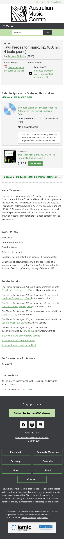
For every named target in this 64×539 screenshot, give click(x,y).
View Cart (56, 2)
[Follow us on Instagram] (32, 424)
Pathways (16, 461)
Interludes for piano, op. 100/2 (16, 298)
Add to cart (35, 164)
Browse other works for (18, 340)
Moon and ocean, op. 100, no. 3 (17, 306)
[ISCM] (46, 528)
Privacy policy (42, 518)
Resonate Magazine (48, 452)
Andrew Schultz (16, 56)
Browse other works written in (19, 345)
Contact (32, 479)
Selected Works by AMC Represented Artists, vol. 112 (43, 74)
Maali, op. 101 (8, 314)
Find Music (16, 452)
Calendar (48, 461)
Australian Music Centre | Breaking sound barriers (32, 14)
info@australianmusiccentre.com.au (31, 437)
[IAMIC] (21, 528)
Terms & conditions (28, 518)
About (47, 470)
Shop (16, 470)
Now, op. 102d (29, 331)
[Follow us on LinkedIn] (40, 424)
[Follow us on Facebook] (23, 424)
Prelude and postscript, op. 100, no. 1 (19, 290)
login (30, 389)
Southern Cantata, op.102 (14, 322)
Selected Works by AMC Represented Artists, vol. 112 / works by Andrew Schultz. (37, 111)
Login (42, 2)
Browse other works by (21, 335)
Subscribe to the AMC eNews (32, 413)
